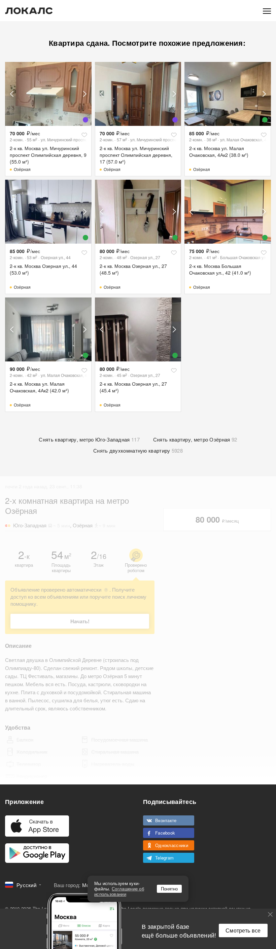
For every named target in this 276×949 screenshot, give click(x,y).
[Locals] (29, 10)
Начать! (80, 621)
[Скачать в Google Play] (37, 853)
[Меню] (267, 10)
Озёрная (22, 169)
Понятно (169, 888)
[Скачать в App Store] (37, 826)
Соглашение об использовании (119, 891)
